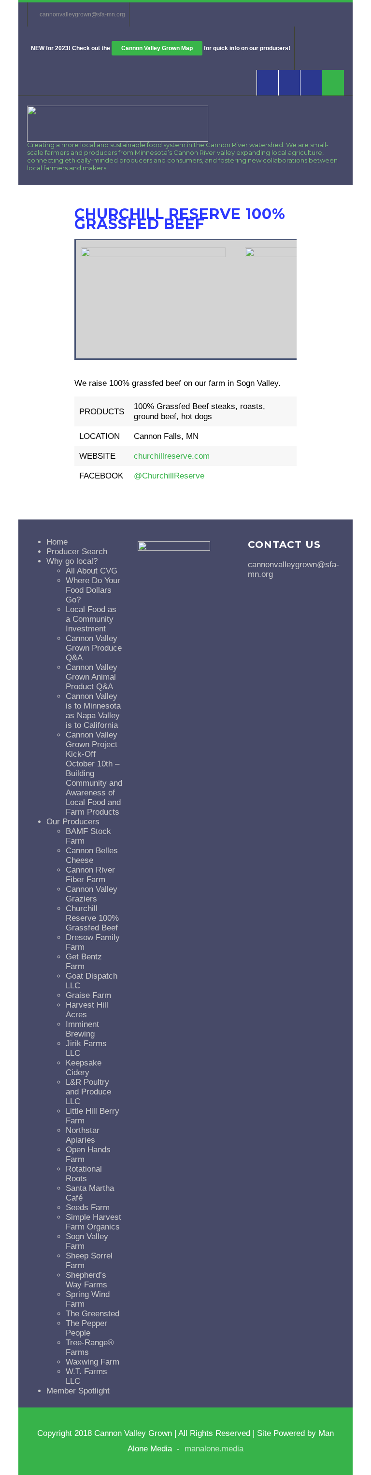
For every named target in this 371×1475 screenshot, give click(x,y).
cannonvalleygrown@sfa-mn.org (82, 14)
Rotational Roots (84, 1173)
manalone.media (214, 1448)
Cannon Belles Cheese (92, 855)
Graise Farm (88, 995)
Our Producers (73, 821)
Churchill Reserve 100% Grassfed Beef (92, 918)
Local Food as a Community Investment (91, 619)
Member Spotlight (78, 1390)
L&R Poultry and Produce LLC (88, 1092)
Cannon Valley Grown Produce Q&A (94, 648)
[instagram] (311, 83)
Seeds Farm (88, 1207)
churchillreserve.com (172, 456)
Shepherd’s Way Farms (86, 1279)
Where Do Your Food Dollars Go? (93, 590)
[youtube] (289, 83)
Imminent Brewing (82, 1029)
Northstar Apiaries (83, 1135)
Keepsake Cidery (83, 1067)
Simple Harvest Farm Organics (93, 1222)
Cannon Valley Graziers (91, 894)
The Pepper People (86, 1328)
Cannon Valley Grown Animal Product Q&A (91, 677)
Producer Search (76, 551)
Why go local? (72, 561)
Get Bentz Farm (84, 961)
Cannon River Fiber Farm (90, 874)
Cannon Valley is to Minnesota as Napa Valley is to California (93, 711)
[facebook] (267, 83)
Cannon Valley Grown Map (157, 48)
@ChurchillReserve (169, 475)
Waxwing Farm (92, 1361)
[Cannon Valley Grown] (117, 139)
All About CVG (91, 570)
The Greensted (92, 1313)
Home (57, 541)
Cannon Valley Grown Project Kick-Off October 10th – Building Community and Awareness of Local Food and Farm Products (94, 773)
